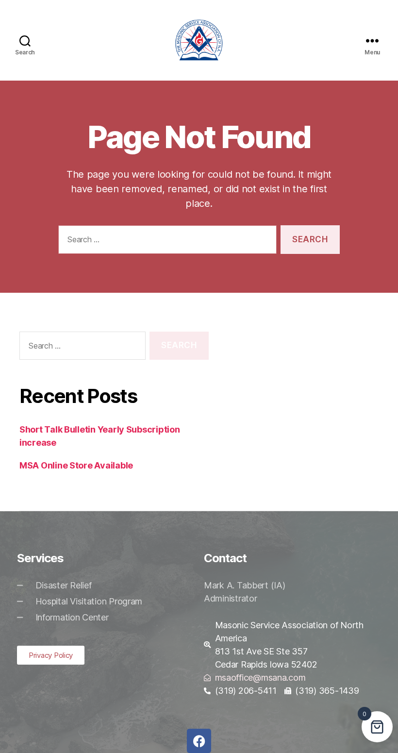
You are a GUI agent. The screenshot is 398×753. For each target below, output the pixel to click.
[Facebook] (199, 741)
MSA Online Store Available (76, 465)
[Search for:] (165, 241)
